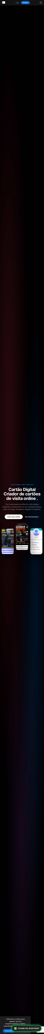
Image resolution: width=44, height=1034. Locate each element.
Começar (25, 2)
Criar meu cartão (13, 517)
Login (17, 2)
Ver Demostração (32, 517)
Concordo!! (8, 1031)
